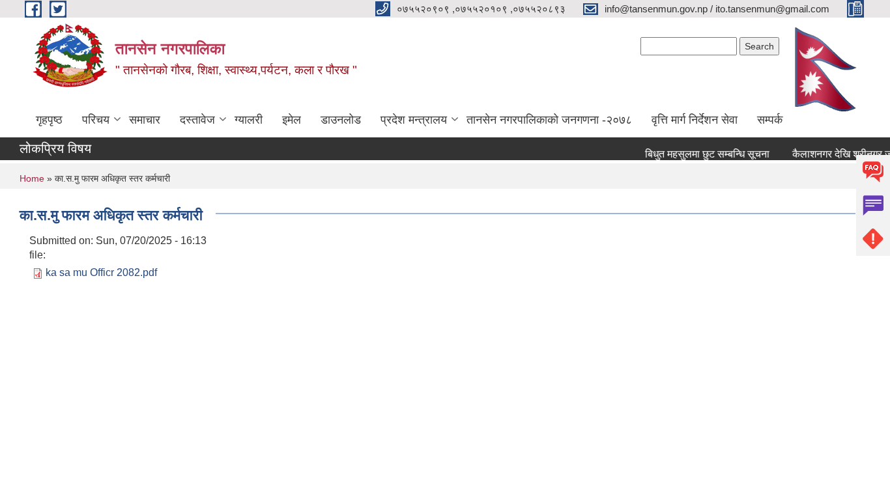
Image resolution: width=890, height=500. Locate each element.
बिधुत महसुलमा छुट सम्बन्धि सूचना (704, 154)
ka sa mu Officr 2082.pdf (101, 272)
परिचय (95, 119)
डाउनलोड (341, 119)
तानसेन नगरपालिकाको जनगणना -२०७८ (549, 119)
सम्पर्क (769, 119)
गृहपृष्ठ (49, 119)
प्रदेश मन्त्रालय (413, 119)
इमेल (291, 119)
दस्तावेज (197, 119)
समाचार (144, 119)
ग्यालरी (249, 119)
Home (32, 178)
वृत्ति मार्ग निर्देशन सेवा (695, 119)
